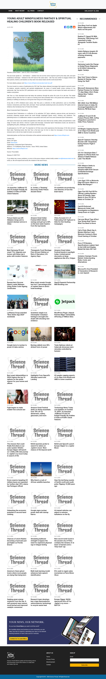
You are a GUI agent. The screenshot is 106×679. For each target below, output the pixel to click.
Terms (48, 656)
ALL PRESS (31, 11)
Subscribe (84, 665)
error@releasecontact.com (66, 158)
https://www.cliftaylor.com (61, 135)
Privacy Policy (50, 659)
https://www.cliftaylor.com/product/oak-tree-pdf (38, 83)
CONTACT (40, 11)
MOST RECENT (20, 11)
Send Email (14, 142)
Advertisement (50, 662)
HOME (10, 11)
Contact (48, 664)
